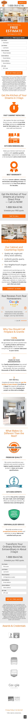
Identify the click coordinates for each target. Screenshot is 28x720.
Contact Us (22, 2)
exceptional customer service (12, 531)
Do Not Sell (19, 710)
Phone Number (5, 50)
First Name (4, 40)
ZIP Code (3, 66)
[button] (25, 307)
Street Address (5, 61)
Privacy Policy (9, 710)
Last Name (4, 45)
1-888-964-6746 (15, 5)
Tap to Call (14, 216)
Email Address (5, 55)
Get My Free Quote (14, 73)
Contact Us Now (14, 289)
